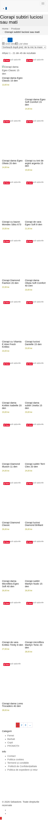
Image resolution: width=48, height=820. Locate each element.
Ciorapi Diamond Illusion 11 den (11, 465)
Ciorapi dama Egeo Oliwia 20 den (12, 162)
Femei (10, 735)
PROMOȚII (13, 746)
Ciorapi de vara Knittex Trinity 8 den (12, 643)
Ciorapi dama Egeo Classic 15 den (12, 79)
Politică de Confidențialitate (22, 766)
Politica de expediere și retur (22, 769)
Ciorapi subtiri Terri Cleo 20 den (35, 465)
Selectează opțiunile (12, 59)
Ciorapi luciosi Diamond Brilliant (34, 524)
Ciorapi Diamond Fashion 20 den (11, 281)
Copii (10, 742)
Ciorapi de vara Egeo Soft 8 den (33, 223)
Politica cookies (15, 759)
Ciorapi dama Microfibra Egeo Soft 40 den (10, 584)
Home (5, 28)
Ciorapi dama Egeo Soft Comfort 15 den (35, 102)
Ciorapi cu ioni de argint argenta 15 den (34, 163)
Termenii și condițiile (18, 763)
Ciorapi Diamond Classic (11, 524)
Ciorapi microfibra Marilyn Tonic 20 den (34, 645)
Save (7, 60)
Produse (15, 28)
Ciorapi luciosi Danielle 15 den (33, 343)
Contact (11, 756)
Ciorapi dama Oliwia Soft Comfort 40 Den (35, 283)
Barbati (11, 739)
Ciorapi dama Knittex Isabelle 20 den (12, 405)
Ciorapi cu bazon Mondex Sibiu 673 (11, 223)
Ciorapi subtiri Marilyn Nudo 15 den (33, 584)
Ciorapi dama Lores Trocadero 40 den (12, 705)
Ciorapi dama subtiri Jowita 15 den (33, 405)
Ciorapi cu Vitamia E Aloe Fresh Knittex (11, 344)
